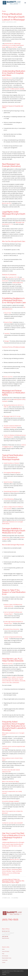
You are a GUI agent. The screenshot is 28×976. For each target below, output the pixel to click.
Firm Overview (5, 955)
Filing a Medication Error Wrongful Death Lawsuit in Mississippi (13, 17)
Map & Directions (5, 938)
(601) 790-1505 (10, 919)
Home (3, 949)
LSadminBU (15, 897)
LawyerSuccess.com (5, 972)
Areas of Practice (5, 951)
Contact (3, 962)
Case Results (4, 960)
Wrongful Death (12, 22)
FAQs (3, 953)
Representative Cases (6, 958)
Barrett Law (5, 22)
